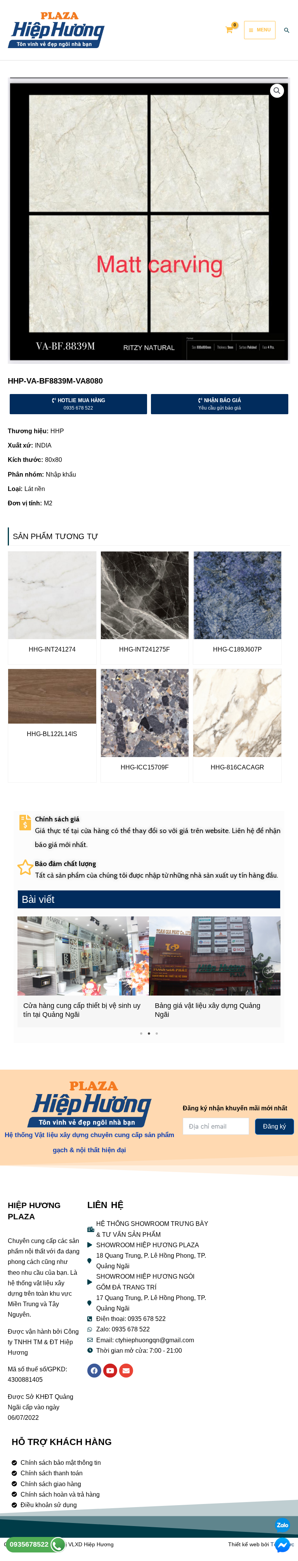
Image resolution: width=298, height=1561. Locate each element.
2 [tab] (149, 1033)
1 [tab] (141, 1033)
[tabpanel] (83, 971)
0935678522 (30, 1544)
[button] (29, 972)
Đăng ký (274, 1126)
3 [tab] (157, 1033)
